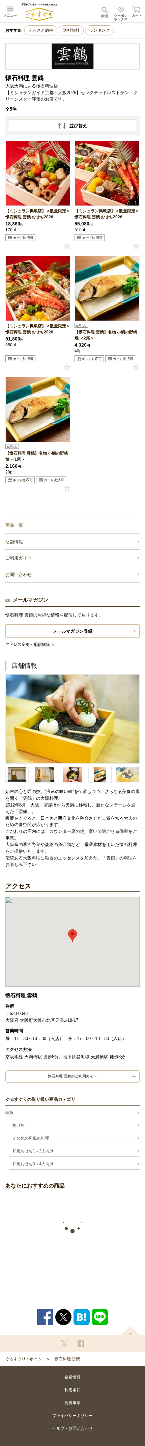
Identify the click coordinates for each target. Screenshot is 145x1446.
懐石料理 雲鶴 (67, 1359)
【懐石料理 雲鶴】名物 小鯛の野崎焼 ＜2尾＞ (106, 335)
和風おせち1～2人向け (33, 1151)
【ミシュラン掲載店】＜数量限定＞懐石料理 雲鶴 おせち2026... (37, 214)
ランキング (99, 30)
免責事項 (72, 1402)
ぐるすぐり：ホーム (23, 1359)
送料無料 (71, 30)
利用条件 (72, 1390)
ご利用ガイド (18, 558)
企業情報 (72, 1377)
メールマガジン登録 (72, 631)
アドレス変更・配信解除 (28, 644)
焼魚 (9, 1112)
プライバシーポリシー (72, 1415)
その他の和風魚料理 (30, 1138)
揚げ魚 (18, 1125)
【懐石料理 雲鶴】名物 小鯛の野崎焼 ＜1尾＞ (36, 456)
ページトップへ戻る (130, 1330)
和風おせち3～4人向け (33, 1164)
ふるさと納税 (41, 30)
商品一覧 (14, 525)
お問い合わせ (18, 574)
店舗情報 (14, 541)
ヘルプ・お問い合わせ (72, 1428)
